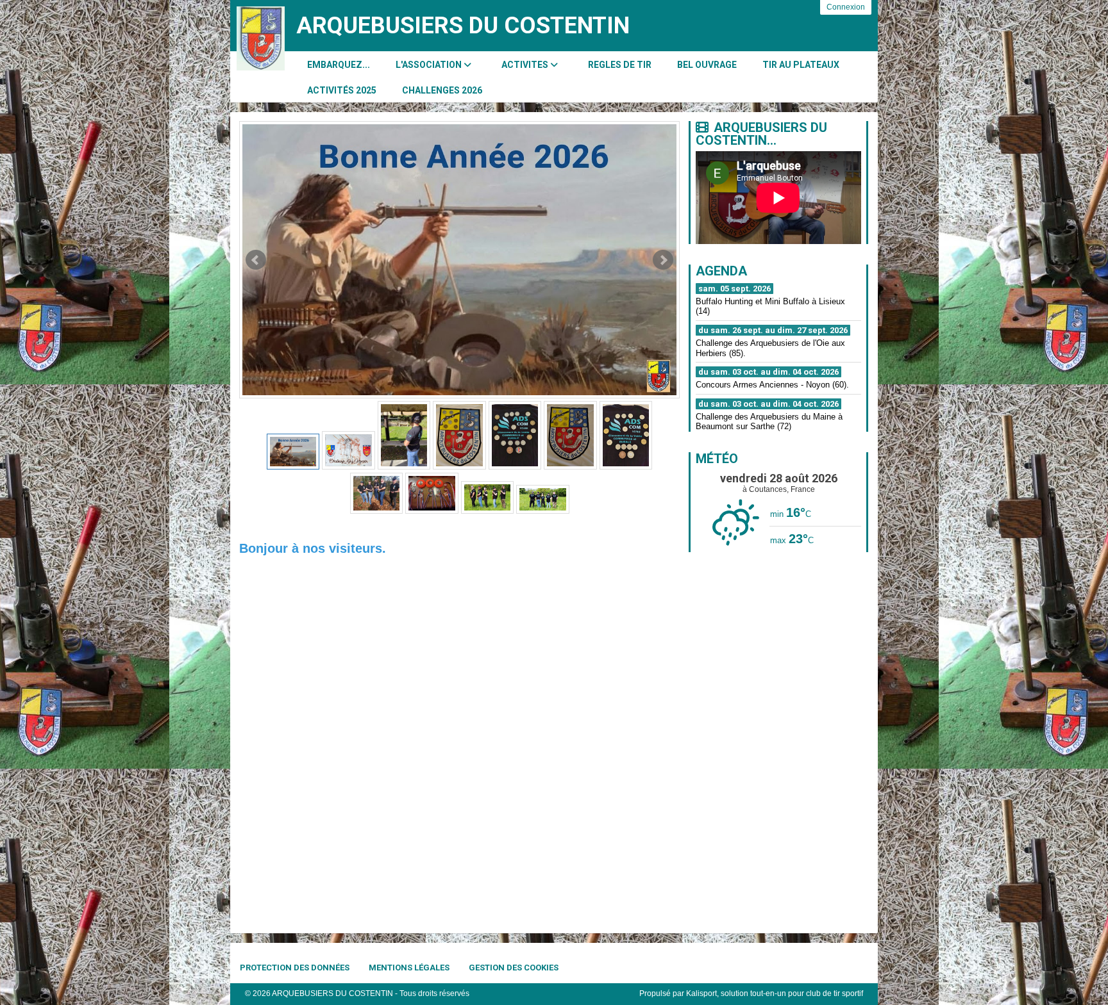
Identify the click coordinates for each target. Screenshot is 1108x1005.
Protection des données (294, 967)
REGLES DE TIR (619, 65)
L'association (430, 65)
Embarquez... (338, 65)
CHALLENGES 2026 (442, 90)
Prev (256, 260)
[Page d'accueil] (261, 38)
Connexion (846, 7)
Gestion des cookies (513, 967)
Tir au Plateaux (800, 65)
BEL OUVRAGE (707, 65)
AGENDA (721, 271)
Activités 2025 (341, 90)
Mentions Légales (409, 967)
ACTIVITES (525, 65)
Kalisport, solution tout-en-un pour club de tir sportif (774, 993)
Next (663, 260)
